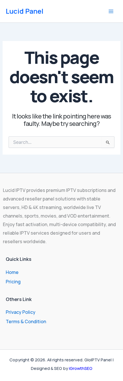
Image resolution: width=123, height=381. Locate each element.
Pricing (13, 281)
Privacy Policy (20, 312)
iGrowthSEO (80, 368)
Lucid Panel (24, 11)
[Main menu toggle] (111, 11)
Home (12, 272)
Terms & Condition (26, 321)
